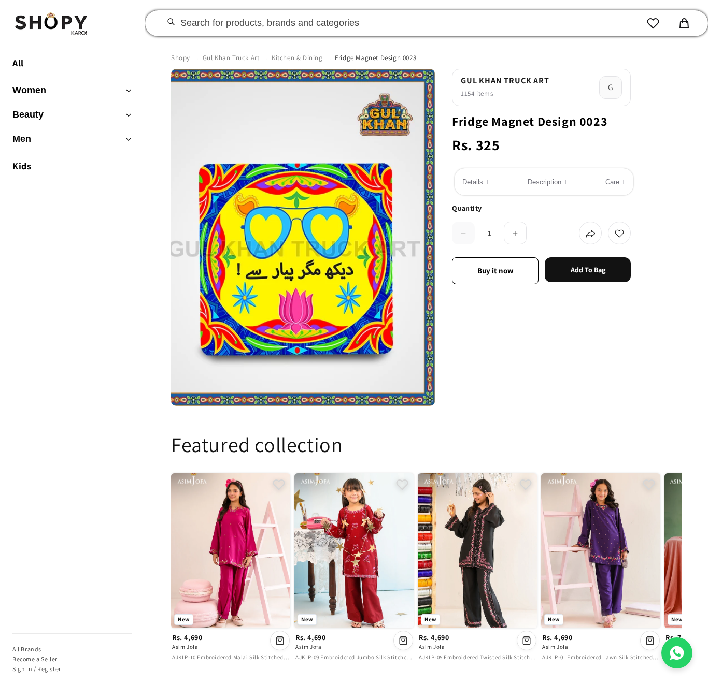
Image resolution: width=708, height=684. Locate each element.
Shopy (180, 57)
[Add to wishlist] (619, 233)
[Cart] (684, 23)
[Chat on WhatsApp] (676, 652)
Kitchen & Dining (297, 57)
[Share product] (590, 233)
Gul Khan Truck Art (231, 57)
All (18, 63)
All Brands (26, 649)
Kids (21, 166)
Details (475, 182)
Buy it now (495, 271)
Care (615, 182)
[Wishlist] (653, 23)
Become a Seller (35, 659)
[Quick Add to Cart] (280, 640)
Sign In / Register (36, 669)
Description (548, 182)
